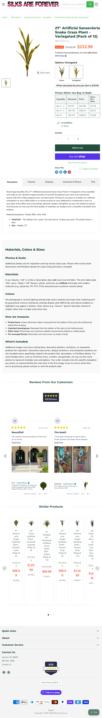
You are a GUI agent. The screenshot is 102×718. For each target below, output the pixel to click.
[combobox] (73, 4)
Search (51, 710)
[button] (21, 459)
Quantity (58, 133)
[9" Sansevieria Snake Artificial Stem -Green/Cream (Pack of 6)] (16, 523)
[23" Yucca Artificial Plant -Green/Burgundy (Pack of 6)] (31, 523)
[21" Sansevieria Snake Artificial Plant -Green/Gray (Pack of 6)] (62, 523)
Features (31, 182)
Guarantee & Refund (72, 182)
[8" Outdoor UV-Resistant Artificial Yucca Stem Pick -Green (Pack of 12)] (46, 524)
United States (49, 682)
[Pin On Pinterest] (69, 172)
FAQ (93, 182)
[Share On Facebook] (56, 172)
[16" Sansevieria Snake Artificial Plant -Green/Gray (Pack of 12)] (77, 523)
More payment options (77, 163)
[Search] (90, 4)
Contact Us (6, 664)
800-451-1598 (8, 661)
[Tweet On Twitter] (60, 172)
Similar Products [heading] (51, 506)
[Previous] (5, 456)
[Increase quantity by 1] (78, 138)
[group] (16, 561)
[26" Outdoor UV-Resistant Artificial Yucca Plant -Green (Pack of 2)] (92, 523)
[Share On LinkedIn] (65, 172)
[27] (6, 83)
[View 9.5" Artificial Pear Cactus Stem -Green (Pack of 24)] (86, 486)
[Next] (97, 456)
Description (12, 182)
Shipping (49, 182)
